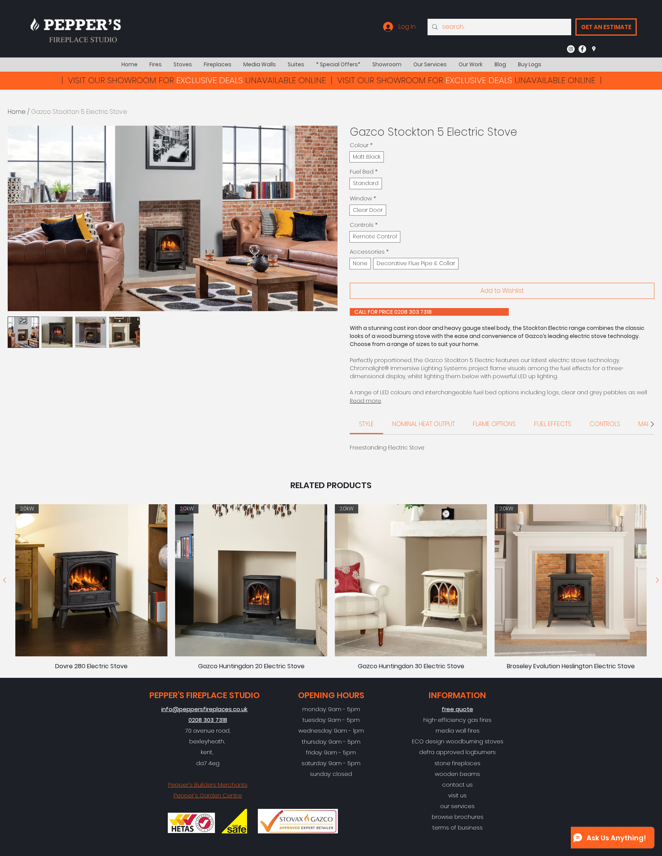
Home (17, 111)
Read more (365, 401)
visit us (457, 795)
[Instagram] (571, 49)
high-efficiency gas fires (457, 720)
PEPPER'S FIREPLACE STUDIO (204, 695)
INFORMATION (457, 695)
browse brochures (457, 817)
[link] (366, 424)
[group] (331, 587)
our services (457, 806)
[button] (155, 64)
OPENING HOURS (331, 695)
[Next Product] (657, 580)
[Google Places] (594, 49)
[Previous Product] (4, 580)
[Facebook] (582, 49)
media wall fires (458, 730)
